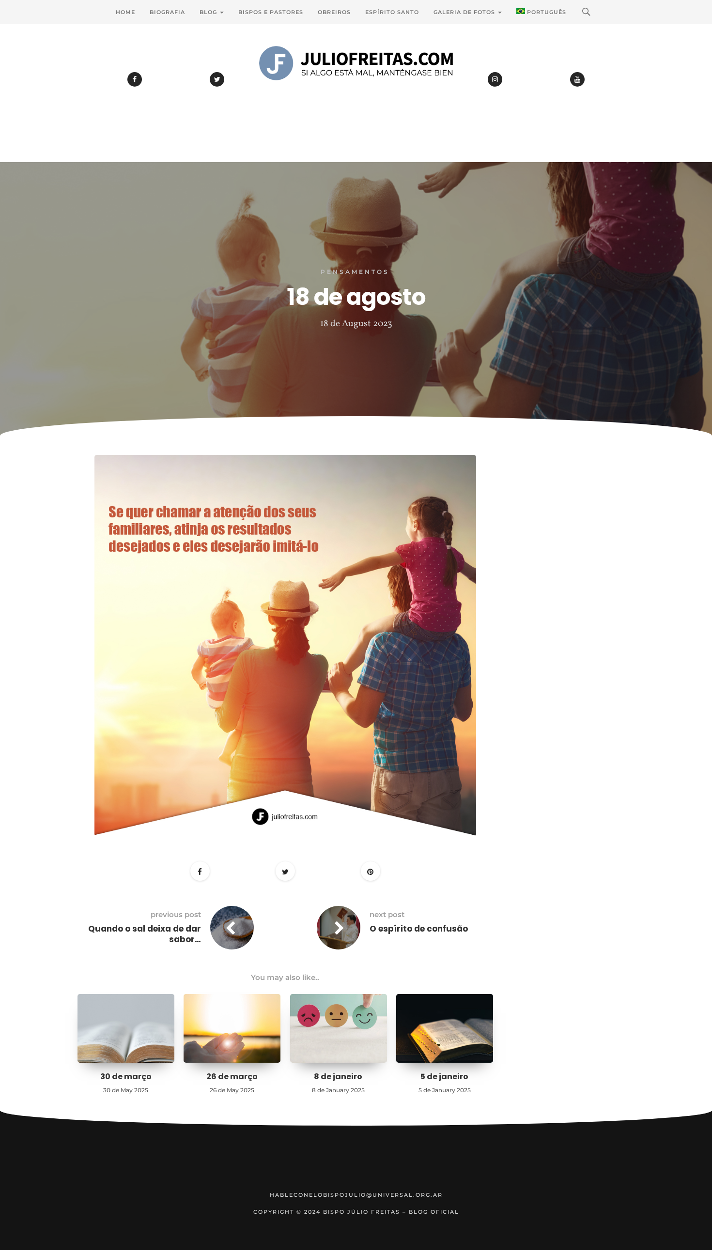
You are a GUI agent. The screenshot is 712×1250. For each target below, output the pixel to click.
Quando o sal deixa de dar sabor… (144, 934)
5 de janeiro (444, 1076)
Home (125, 12)
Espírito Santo (392, 12)
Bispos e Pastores (270, 12)
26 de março (232, 1076)
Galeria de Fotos (465, 12)
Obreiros (334, 12)
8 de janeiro (338, 1076)
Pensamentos (355, 272)
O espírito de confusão (419, 928)
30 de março (126, 1076)
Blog (209, 12)
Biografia (167, 12)
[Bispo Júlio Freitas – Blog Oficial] (356, 89)
